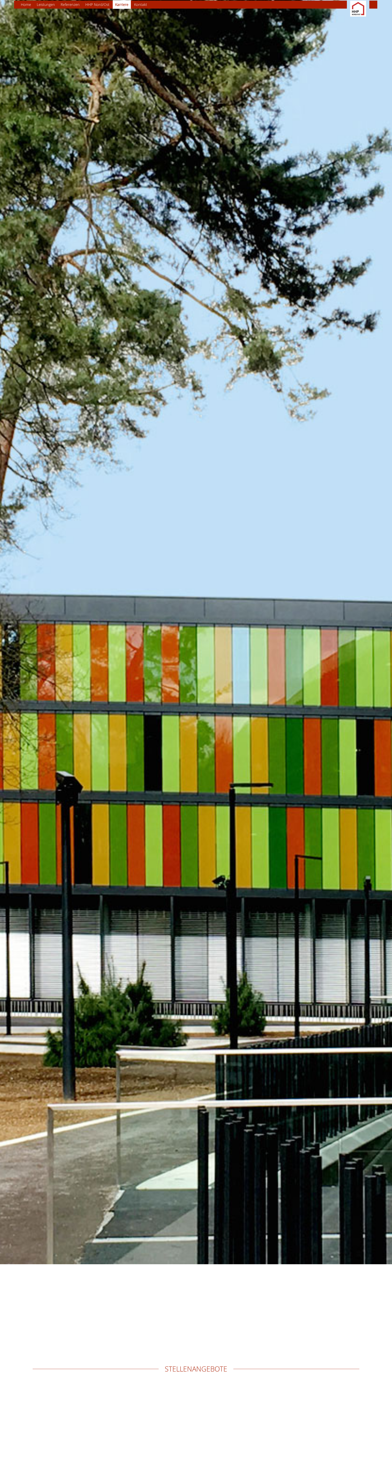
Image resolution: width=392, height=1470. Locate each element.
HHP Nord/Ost (97, 4)
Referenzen (70, 4)
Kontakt (140, 4)
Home (26, 4)
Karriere (121, 4)
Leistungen (46, 4)
